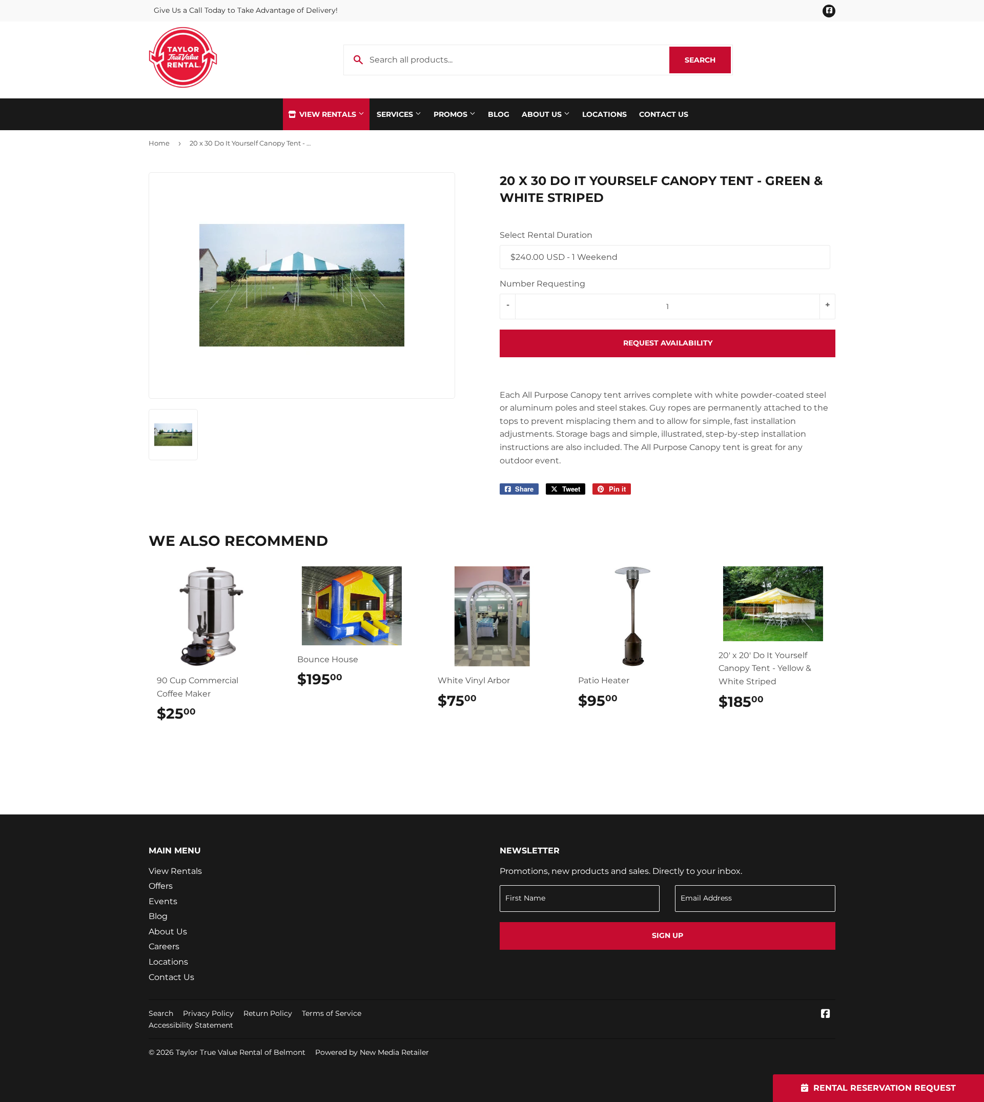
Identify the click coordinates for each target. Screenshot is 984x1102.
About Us (543, 114)
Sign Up (667, 935)
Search (708, 60)
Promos (451, 114)
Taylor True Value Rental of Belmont (240, 1052)
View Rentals (327, 114)
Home (159, 143)
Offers (161, 886)
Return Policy (267, 1013)
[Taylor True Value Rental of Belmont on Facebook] (825, 1014)
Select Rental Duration (546, 235)
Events (163, 901)
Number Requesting (542, 284)
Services (396, 114)
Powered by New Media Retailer (372, 1052)
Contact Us (663, 114)
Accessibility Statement (191, 1025)
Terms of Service (331, 1013)
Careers (164, 946)
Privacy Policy (208, 1013)
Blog (498, 114)
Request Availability (667, 343)
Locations (604, 114)
